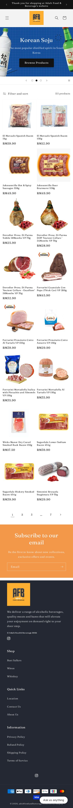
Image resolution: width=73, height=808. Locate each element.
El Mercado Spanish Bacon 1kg (18, 137)
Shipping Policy (17, 752)
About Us (12, 714)
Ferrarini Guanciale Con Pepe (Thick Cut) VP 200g (52, 289)
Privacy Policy (16, 736)
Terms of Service (17, 760)
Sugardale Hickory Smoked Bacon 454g (18, 493)
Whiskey (12, 676)
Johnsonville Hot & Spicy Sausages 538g (17, 186)
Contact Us (14, 706)
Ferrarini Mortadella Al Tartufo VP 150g (50, 391)
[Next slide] (47, 80)
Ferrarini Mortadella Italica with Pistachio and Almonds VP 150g (19, 392)
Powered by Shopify (53, 803)
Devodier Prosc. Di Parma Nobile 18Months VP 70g (18, 236)
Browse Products (37, 62)
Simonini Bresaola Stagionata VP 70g (47, 493)
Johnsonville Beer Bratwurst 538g (47, 186)
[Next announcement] (66, 4)
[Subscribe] (62, 567)
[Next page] (60, 515)
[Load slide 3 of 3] (41, 80)
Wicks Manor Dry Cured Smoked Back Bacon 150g (17, 443)
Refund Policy (15, 744)
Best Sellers (14, 660)
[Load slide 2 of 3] (36, 80)
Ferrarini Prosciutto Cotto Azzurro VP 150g (52, 341)
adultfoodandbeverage (30, 803)
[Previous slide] (26, 80)
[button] (7, 18)
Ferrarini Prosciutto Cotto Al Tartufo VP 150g (18, 341)
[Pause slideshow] (69, 80)
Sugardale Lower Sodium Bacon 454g (51, 443)
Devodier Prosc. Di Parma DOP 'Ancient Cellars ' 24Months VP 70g (52, 238)
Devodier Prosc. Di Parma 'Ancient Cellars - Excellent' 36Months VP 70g (19, 290)
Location (12, 698)
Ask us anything (53, 800)
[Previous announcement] (6, 4)
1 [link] (12, 514)
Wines (11, 668)
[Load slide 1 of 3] (32, 80)
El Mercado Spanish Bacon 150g (52, 137)
